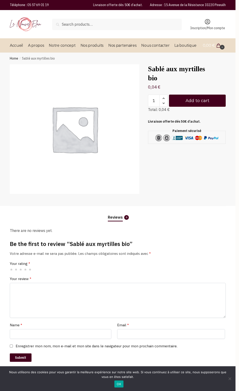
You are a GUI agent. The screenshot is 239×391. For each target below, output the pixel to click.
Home (14, 58)
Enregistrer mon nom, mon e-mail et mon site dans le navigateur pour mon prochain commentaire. (96, 346)
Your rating (20, 263)
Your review (20, 279)
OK (119, 384)
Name (16, 325)
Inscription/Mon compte (207, 28)
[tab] (118, 213)
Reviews (115, 217)
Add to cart (197, 100)
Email (123, 325)
